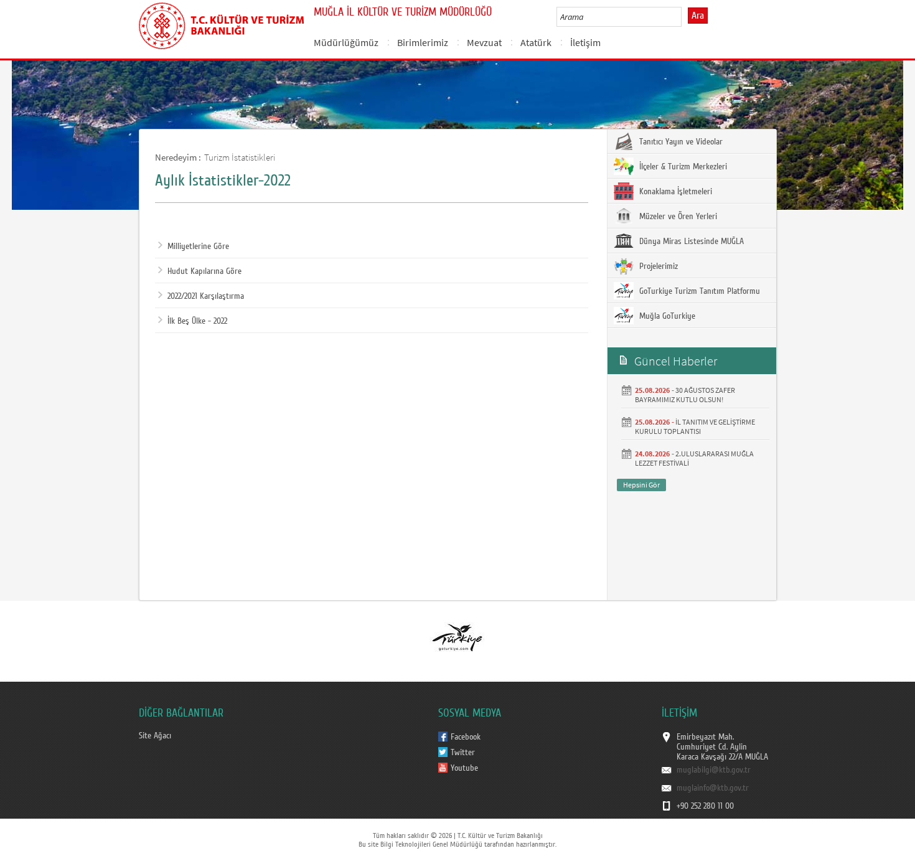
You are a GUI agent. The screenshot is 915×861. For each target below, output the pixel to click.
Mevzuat (484, 42)
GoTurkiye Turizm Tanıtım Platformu (698, 291)
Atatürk (535, 42)
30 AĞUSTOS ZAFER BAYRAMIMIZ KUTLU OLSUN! (685, 394)
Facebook (466, 737)
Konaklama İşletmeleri (674, 192)
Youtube (464, 768)
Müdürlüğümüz (346, 42)
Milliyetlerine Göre (198, 247)
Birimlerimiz (422, 42)
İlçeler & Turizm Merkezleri (682, 167)
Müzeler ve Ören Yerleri (677, 217)
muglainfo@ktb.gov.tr (713, 788)
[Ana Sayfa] (221, 23)
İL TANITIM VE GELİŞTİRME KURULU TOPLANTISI (695, 426)
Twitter (463, 753)
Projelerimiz (657, 266)
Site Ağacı (155, 736)
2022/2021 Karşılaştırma (205, 296)
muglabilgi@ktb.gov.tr (714, 770)
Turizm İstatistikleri (239, 157)
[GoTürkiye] (456, 637)
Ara (698, 15)
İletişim (585, 42)
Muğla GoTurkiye (666, 316)
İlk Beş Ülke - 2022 (197, 321)
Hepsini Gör (641, 484)
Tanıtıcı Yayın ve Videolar (680, 142)
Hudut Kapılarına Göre (204, 271)
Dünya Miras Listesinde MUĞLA (690, 242)
